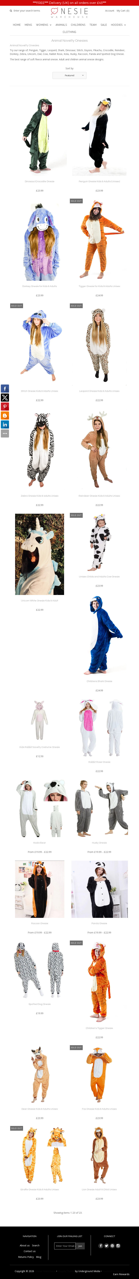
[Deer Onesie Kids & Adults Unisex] (39, 1105)
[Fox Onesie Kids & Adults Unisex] (99, 1105)
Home (17, 25)
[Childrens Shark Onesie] (99, 678)
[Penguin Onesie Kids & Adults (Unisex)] (99, 178)
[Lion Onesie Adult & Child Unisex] (99, 1186)
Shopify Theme (66, 1271)
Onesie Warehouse (45, 1271)
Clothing (69, 32)
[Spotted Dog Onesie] (39, 1001)
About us (25, 1245)
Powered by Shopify (113, 1271)
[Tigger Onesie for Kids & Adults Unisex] (99, 283)
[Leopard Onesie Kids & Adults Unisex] (99, 388)
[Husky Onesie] (99, 839)
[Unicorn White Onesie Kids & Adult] (39, 597)
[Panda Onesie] (99, 920)
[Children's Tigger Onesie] (99, 1025)
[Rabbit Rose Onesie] (99, 759)
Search (35, 1245)
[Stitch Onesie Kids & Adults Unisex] (39, 388)
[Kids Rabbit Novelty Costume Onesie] (39, 744)
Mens (28, 25)
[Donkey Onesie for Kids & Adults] (40, 283)
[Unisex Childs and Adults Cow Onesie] (99, 573)
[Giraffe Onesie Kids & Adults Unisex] (39, 1186)
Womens (42, 25)
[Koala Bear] (39, 839)
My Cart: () (123, 10)
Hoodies (117, 25)
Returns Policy (26, 1257)
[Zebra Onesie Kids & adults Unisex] (40, 492)
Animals (61, 25)
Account (109, 10)
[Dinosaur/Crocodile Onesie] (40, 178)
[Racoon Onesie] (39, 920)
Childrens (78, 25)
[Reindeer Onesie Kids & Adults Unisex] (99, 492)
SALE (104, 25)
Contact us (30, 1251)
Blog (38, 1257)
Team (93, 25)
